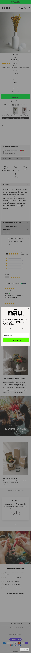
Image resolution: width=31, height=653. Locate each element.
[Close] (28, 309)
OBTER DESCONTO (16, 340)
